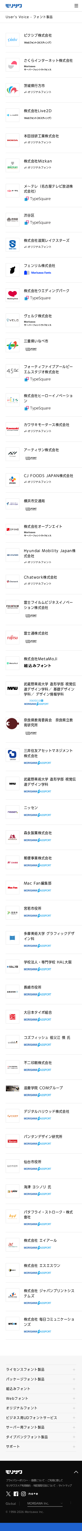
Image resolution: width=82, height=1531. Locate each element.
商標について (37, 1480)
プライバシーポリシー (17, 1480)
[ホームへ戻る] (16, 6)
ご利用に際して (55, 1480)
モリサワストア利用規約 (18, 1485)
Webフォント (17, 1398)
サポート (13, 1446)
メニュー (76, 5)
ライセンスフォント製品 (25, 1369)
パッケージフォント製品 (25, 1379)
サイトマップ (65, 1485)
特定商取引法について (44, 1485)
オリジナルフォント (22, 1408)
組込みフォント (18, 1388)
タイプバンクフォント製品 (27, 1437)
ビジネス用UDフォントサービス (31, 1417)
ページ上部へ (76, 1472)
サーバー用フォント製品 (25, 1427)
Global (11, 1503)
